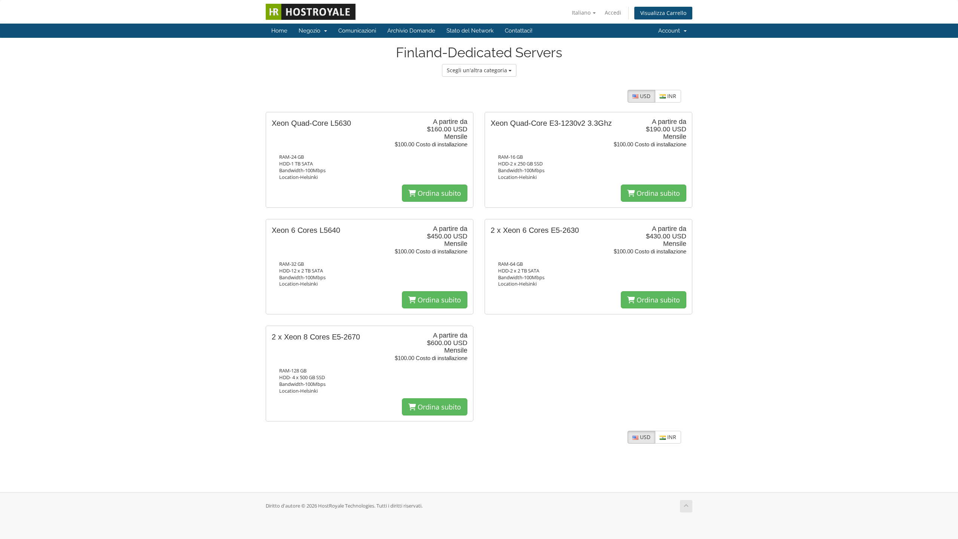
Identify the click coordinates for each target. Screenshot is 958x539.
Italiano (582, 12)
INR (671, 96)
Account (670, 30)
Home (279, 30)
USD (644, 96)
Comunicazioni (357, 30)
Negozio (311, 30)
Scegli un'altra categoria (478, 70)
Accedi (613, 12)
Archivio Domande (411, 30)
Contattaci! (519, 30)
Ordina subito (438, 193)
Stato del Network (470, 30)
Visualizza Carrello (663, 12)
